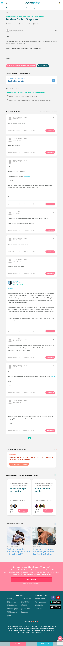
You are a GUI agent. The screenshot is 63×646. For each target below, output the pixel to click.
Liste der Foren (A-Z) (40, 605)
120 (38, 509)
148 (13, 509)
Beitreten (32, 580)
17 (12, 512)
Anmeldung (45, 644)
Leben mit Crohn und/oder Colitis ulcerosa (23, 96)
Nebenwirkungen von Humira (18, 489)
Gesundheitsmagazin (40, 598)
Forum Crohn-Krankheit (16, 8)
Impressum (24, 604)
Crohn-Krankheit (16, 81)
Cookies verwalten (25, 608)
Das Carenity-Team (11, 602)
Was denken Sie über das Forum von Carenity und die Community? (31, 458)
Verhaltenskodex (25, 602)
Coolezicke (26, 176)
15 (38, 512)
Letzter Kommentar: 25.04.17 (18, 500)
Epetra (53, 376)
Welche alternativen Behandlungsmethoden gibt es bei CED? (18, 551)
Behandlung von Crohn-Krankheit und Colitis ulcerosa (43, 8)
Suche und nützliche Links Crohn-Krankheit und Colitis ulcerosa (30, 100)
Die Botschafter (11, 604)
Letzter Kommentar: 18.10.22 (43, 500)
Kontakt (23, 609)
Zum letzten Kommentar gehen (48, 111)
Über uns (9, 598)
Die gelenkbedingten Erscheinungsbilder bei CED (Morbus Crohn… (43, 551)
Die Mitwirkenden (11, 607)
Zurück (9, 12)
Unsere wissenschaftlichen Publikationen (12, 613)
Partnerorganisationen (12, 605)
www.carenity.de (20, 626)
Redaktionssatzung (25, 601)
